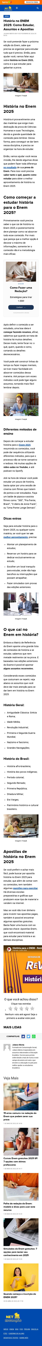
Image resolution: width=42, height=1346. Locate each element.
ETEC (5, 1333)
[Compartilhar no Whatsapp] (33, 1036)
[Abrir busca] (37, 8)
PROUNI (27, 1329)
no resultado (10, 167)
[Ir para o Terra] (7, 2)
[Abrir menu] (17, 8)
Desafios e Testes (11, 1338)
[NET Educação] (8, 8)
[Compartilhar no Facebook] (23, 1036)
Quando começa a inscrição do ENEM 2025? (20, 1296)
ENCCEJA (34, 1329)
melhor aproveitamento (16, 537)
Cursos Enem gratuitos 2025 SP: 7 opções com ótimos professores (21, 1161)
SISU (16, 1329)
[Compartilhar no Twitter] (28, 1036)
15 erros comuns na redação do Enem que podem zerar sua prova (20, 1116)
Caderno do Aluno (16, 1333)
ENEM (11, 1329)
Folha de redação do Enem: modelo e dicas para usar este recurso (19, 1207)
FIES (21, 1329)
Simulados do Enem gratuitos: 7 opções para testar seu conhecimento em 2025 (20, 1252)
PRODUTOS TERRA (32, 2)
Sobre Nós (23, 1338)
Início (7, 16)
